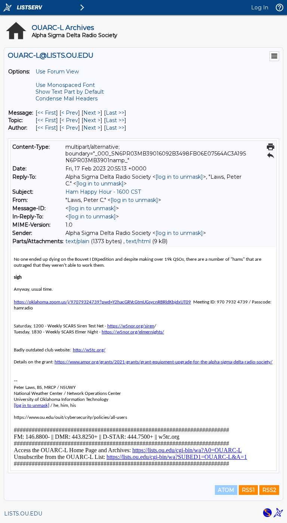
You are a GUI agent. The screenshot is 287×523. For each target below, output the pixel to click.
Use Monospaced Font (65, 85)
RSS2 (269, 490)
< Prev (69, 112)
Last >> (115, 112)
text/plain (77, 241)
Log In (259, 7)
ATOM (226, 490)
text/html (138, 241)
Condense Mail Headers (67, 98)
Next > (92, 112)
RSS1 (248, 490)
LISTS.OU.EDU (23, 513)
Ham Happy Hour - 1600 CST (103, 191)
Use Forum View (57, 71)
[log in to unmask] (179, 176)
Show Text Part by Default (70, 91)
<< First (46, 112)
